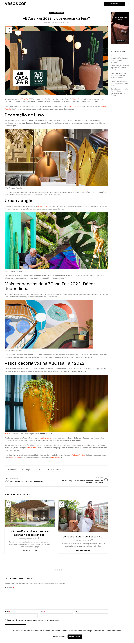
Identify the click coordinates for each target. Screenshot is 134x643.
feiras (39, 470)
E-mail (42, 612)
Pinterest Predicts (78, 455)
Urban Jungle (42, 206)
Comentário (9, 588)
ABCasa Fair (24, 99)
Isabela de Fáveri (46, 434)
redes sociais (15, 458)
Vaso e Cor (76, 99)
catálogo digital (45, 438)
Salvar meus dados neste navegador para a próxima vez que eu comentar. (33, 620)
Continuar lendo (30, 550)
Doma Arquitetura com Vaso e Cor (83, 536)
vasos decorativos (55, 470)
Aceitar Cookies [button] (75, 636)
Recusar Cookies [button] (59, 636)
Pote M (7, 434)
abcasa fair (11, 470)
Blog (51, 13)
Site (76, 612)
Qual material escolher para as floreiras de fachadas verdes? (119, 75)
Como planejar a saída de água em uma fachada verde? (120, 68)
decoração (26, 470)
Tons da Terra (31, 448)
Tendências (58, 13)
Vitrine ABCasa (73, 107)
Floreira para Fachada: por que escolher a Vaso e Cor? (119, 83)
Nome (7, 612)
